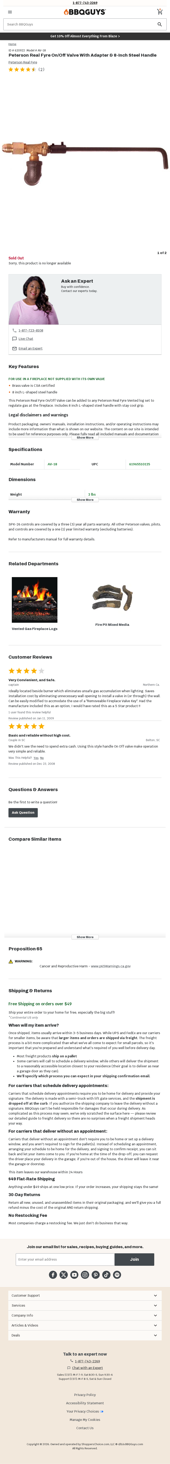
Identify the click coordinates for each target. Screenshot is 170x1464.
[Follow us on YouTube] (74, 1275)
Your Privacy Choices (83, 1411)
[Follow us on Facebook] (53, 1275)
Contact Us (85, 1428)
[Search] (159, 24)
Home (12, 44)
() (41, 69)
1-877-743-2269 (85, 3)
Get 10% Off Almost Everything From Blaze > (85, 36)
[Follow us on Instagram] (85, 1275)
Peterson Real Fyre (22, 62)
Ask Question (23, 812)
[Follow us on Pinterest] (96, 1275)
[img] (85, 164)
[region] (85, 167)
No (42, 758)
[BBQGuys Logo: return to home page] (85, 12)
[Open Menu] (10, 12)
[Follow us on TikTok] (106, 1275)
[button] (85, 1296)
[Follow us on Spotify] (117, 1275)
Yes (36, 758)
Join (134, 1259)
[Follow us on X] (64, 1275)
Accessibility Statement (85, 1403)
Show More (85, 437)
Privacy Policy (85, 1395)
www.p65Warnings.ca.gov (111, 966)
